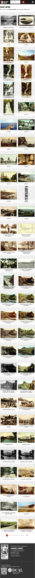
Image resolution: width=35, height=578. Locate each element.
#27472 (9, 114)
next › (28, 535)
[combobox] (15, 2)
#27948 (26, 218)
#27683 (9, 201)
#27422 (9, 45)
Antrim (9, 427)
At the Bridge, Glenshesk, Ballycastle (9, 513)
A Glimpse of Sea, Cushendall (8, 270)
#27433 (9, 79)
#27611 (9, 184)
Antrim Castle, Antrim (9, 462)
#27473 (26, 114)
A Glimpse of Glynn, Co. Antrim (8, 252)
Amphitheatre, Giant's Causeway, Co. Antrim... (8, 391)
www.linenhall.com (15, 555)
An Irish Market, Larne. (9, 409)
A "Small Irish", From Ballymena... (8, 235)
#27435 (9, 97)
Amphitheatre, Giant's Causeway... (26, 287)
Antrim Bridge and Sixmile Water (26, 426)
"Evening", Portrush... (9, 27)
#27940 (9, 218)
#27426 (9, 62)
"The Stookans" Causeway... (26, 27)
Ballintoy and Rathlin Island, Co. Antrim (26, 530)
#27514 (26, 132)
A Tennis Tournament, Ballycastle (26, 270)
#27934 (26, 201)
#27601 (9, 166)
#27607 (26, 166)
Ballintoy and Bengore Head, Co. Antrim (8, 530)
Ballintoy (26, 514)
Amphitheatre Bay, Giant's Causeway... (9, 287)
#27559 (26, 149)
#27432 (26, 62)
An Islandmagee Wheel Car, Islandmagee (26, 409)
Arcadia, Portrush (26, 479)
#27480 (9, 132)
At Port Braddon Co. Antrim (8, 496)
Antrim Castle (9, 444)
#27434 (26, 79)
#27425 (26, 45)
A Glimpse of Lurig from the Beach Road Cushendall (26, 252)
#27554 (9, 149)
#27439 (26, 97)
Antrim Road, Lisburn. (9, 479)
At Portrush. (26, 496)
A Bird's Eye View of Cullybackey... (26, 235)
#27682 (26, 184)
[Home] (1, 2)
